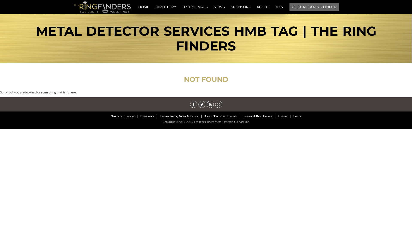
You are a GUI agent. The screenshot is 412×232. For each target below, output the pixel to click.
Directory (147, 116)
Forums (283, 116)
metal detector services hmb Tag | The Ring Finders (206, 38)
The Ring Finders (123, 116)
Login (297, 116)
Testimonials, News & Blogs (179, 116)
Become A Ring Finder (257, 116)
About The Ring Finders (220, 116)
